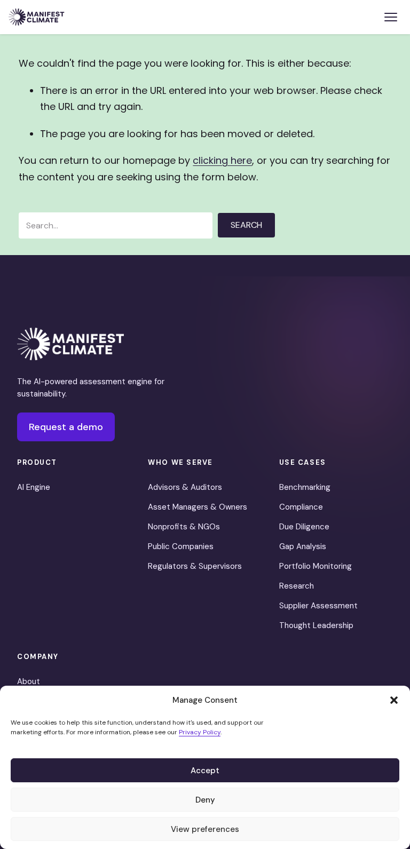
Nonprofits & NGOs (184, 526)
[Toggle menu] (390, 17)
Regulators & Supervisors (195, 566)
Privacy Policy (199, 732)
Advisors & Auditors (185, 487)
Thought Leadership (316, 625)
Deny (205, 800)
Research (296, 586)
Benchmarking (304, 487)
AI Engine (33, 487)
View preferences (205, 829)
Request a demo (66, 426)
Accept (205, 770)
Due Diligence (304, 526)
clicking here (222, 160)
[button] (394, 700)
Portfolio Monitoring (315, 566)
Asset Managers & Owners (197, 507)
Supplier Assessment (318, 605)
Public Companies (181, 546)
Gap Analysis (302, 546)
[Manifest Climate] (70, 344)
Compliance (301, 507)
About (28, 681)
